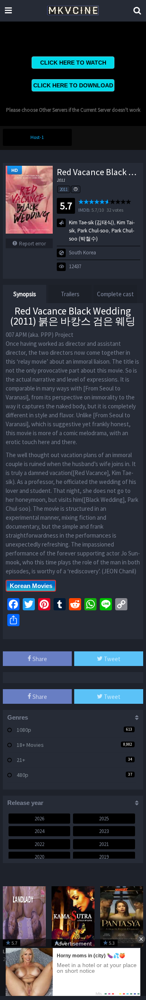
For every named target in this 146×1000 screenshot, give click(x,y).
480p (22, 775)
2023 (104, 831)
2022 (39, 844)
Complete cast (115, 294)
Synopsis (24, 294)
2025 (104, 818)
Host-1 (37, 137)
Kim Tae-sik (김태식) (91, 222)
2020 (39, 856)
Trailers (70, 294)
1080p (24, 730)
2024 (39, 831)
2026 (39, 818)
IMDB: (84, 210)
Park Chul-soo (93, 230)
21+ (21, 760)
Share (39, 659)
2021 (104, 844)
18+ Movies (30, 745)
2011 (64, 189)
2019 (104, 856)
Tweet (111, 659)
